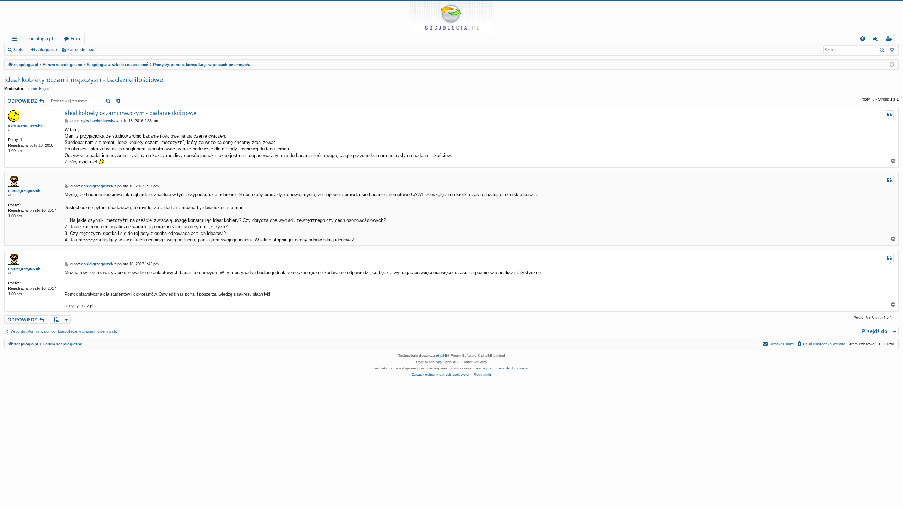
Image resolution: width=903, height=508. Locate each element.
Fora (75, 38)
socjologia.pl (40, 38)
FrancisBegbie (38, 88)
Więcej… (16, 39)
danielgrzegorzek (24, 190)
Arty (439, 362)
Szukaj (19, 49)
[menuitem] (862, 38)
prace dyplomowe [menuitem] (510, 368)
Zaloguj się (46, 49)
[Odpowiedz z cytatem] (889, 114)
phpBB (441, 355)
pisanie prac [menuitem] (483, 368)
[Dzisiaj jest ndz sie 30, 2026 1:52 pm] (892, 65)
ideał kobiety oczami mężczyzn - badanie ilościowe (83, 79)
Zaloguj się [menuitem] (877, 39)
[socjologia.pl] (451, 17)
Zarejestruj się (81, 49)
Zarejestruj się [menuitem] (890, 39)
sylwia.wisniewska (25, 125)
